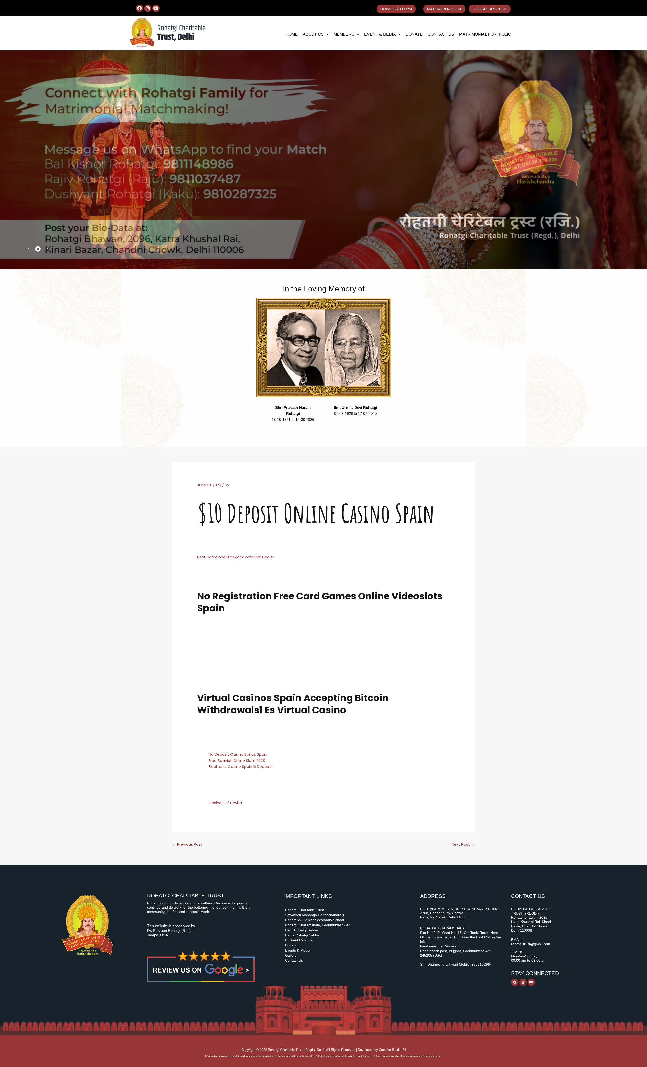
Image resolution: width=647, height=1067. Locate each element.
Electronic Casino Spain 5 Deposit (240, 766)
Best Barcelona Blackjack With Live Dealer (235, 557)
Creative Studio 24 (392, 1050)
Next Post (463, 844)
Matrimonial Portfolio (485, 34)
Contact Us (441, 34)
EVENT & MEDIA (380, 34)
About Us (313, 34)
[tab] (28, 249)
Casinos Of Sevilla (225, 802)
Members (344, 34)
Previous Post (187, 844)
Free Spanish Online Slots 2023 (237, 760)
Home (292, 34)
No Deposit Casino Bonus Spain (238, 754)
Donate (414, 34)
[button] (316, 34)
